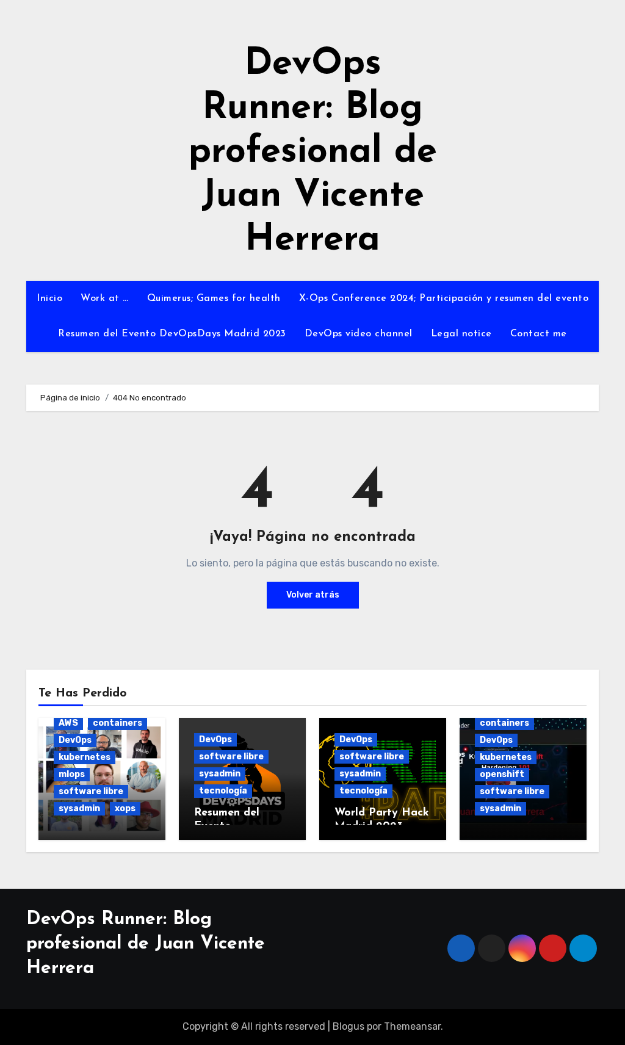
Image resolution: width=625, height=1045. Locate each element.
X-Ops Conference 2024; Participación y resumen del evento (444, 298)
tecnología (223, 791)
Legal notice (461, 334)
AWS (68, 723)
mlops (72, 774)
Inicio (49, 298)
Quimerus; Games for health (214, 298)
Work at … (105, 298)
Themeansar (412, 1026)
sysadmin (79, 808)
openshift (502, 774)
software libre (91, 791)
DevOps (75, 740)
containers (117, 723)
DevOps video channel (359, 334)
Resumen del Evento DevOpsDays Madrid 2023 (172, 334)
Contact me (538, 334)
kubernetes (84, 757)
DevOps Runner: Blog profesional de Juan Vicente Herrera (313, 152)
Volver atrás (312, 595)
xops (125, 808)
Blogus (348, 1026)
